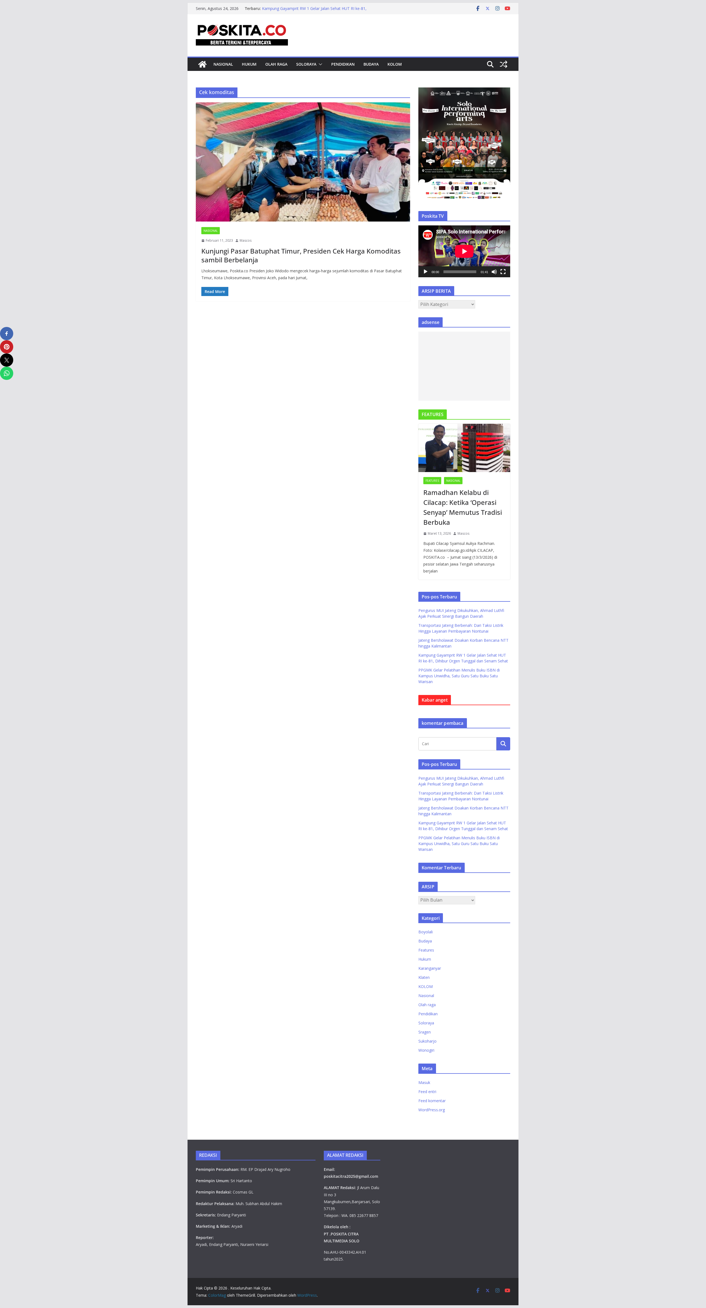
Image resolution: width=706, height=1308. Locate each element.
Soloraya (306, 64)
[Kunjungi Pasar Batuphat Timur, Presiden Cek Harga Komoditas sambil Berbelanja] (303, 162)
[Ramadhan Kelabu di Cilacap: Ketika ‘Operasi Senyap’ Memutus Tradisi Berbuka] (464, 448)
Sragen (424, 1032)
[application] (464, 251)
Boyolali (425, 931)
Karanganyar (429, 968)
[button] (319, 64)
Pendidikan (343, 64)
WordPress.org (431, 1109)
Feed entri (427, 1091)
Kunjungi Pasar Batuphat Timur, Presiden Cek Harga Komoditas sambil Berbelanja (301, 255)
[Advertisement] (464, 366)
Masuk (424, 1082)
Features (432, 481)
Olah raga (276, 64)
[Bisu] (494, 272)
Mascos (246, 240)
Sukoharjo (427, 1041)
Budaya (371, 64)
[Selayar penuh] (503, 272)
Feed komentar (432, 1100)
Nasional (223, 64)
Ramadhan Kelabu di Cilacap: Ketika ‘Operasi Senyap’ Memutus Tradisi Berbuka (462, 507)
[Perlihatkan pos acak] (503, 64)
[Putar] (425, 272)
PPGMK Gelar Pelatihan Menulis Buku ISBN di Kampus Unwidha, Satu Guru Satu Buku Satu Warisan (459, 675)
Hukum (249, 64)
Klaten (424, 977)
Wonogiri (426, 1050)
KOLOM (394, 64)
